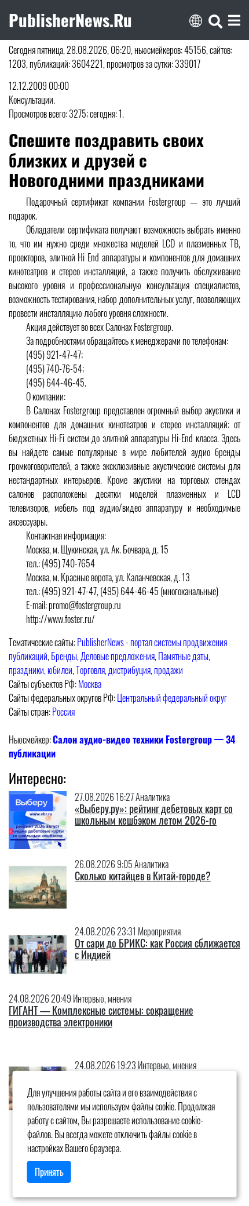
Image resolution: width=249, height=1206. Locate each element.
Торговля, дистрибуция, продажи (129, 670)
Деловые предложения (117, 656)
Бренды (64, 656)
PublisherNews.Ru (70, 20)
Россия (63, 712)
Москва (89, 684)
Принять (49, 1172)
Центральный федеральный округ (172, 698)
